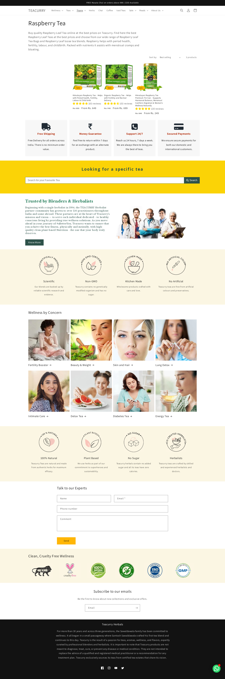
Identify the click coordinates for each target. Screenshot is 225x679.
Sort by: (153, 57)
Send (66, 540)
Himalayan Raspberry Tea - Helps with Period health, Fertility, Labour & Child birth (88, 98)
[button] (57, 10)
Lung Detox (163, 365)
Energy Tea (162, 416)
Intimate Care (36, 416)
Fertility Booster (38, 365)
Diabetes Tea (121, 416)
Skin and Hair (121, 365)
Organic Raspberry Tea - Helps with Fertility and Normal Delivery (117, 98)
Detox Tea (77, 416)
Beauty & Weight (81, 365)
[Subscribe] (136, 607)
